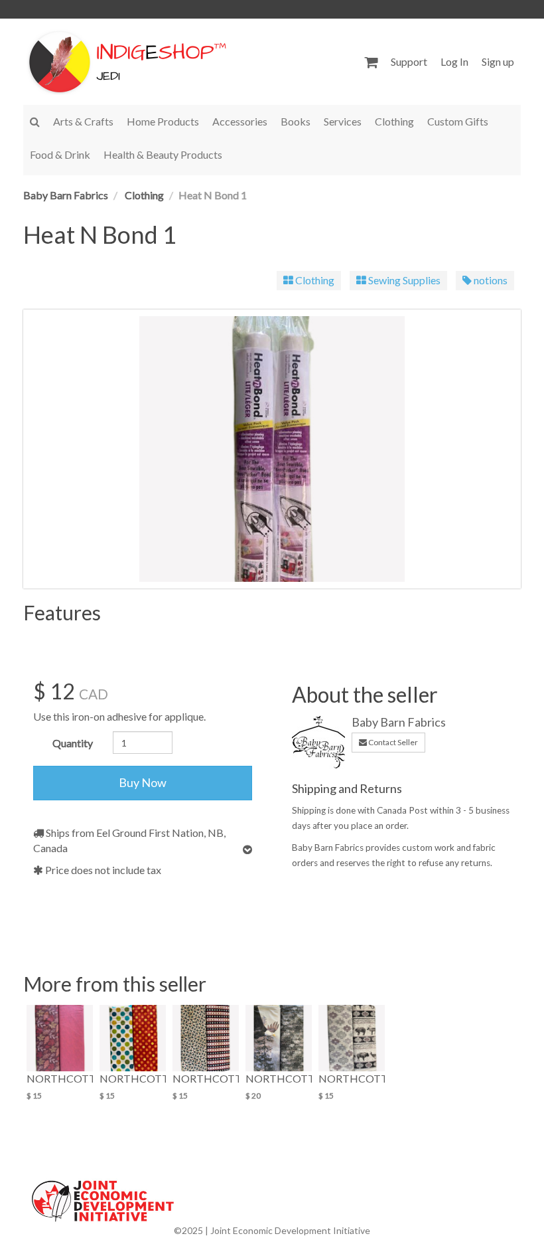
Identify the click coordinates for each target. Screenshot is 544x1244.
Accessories (239, 121)
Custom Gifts (457, 121)
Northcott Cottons (60, 1078)
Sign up (498, 61)
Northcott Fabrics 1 (205, 1078)
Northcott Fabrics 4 (351, 1078)
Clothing (394, 121)
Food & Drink (60, 154)
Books (295, 121)
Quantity (72, 743)
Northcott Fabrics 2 (278, 1078)
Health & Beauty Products (162, 154)
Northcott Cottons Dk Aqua (133, 1078)
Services (343, 121)
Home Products (163, 121)
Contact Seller (392, 742)
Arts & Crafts (83, 121)
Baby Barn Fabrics (65, 195)
